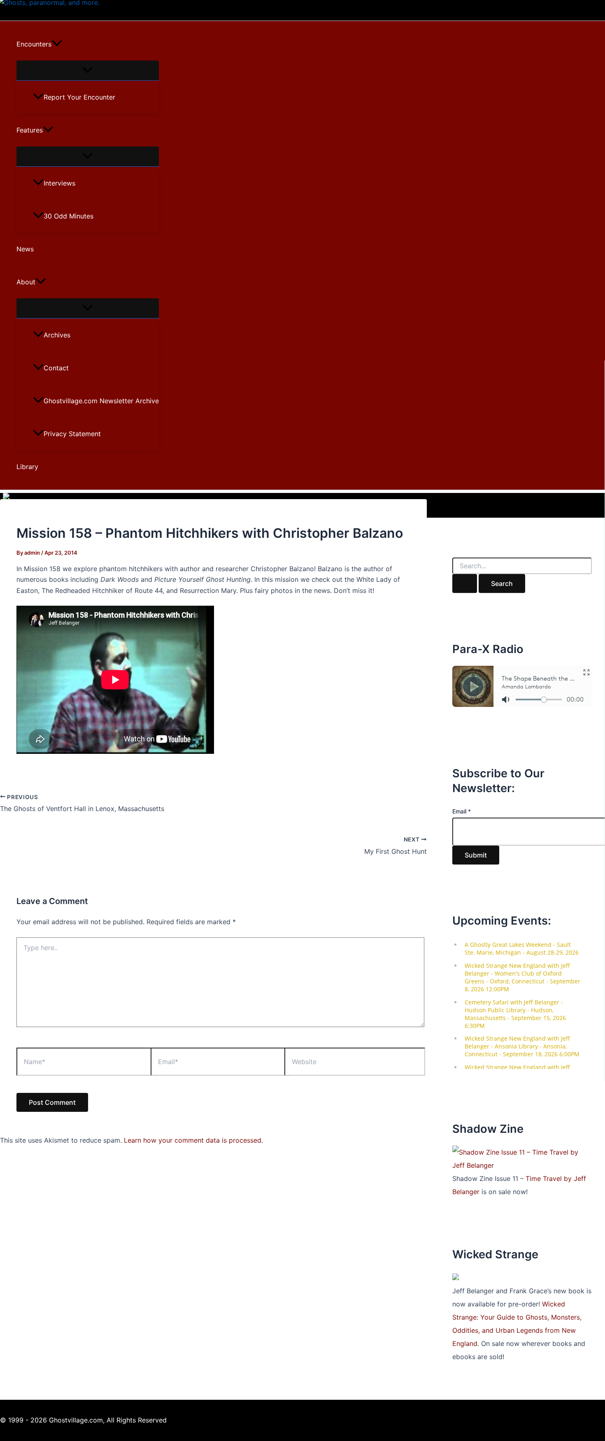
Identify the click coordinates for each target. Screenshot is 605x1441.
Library (27, 467)
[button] (56, 44)
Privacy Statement (72, 434)
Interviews (59, 183)
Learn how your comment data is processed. (193, 1140)
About (25, 282)
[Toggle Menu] (87, 70)
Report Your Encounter (79, 97)
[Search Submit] (464, 583)
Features (29, 130)
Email (461, 811)
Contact (56, 368)
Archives (57, 335)
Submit (476, 855)
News (25, 249)
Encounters (33, 44)
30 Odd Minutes (68, 216)
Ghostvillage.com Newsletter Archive (101, 401)
